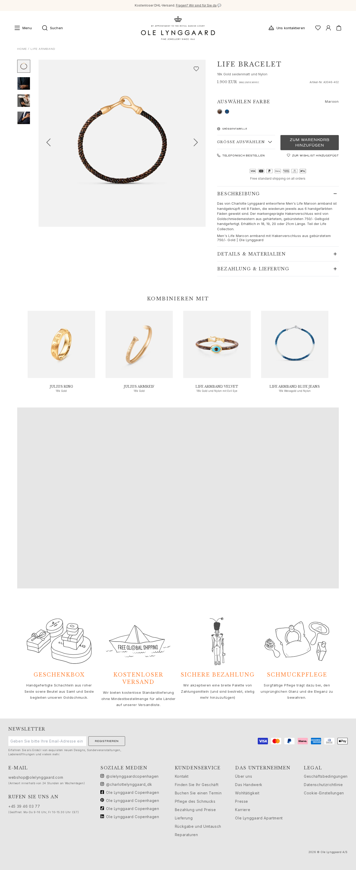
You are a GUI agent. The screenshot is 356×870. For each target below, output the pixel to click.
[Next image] (198, 143)
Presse (241, 801)
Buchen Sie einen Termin (198, 793)
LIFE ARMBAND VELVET (216, 386)
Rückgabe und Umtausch (198, 826)
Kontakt (182, 776)
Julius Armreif (139, 386)
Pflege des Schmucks (195, 801)
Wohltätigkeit (247, 793)
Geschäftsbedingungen (326, 776)
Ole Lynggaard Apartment (259, 818)
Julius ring (61, 386)
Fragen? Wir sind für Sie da (196, 5)
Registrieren (107, 741)
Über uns (243, 776)
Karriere (242, 809)
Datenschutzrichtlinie (323, 784)
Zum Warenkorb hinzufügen (309, 143)
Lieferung (184, 818)
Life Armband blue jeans (294, 386)
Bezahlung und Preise (195, 809)
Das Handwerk (248, 784)
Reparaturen (186, 834)
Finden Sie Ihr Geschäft (197, 784)
